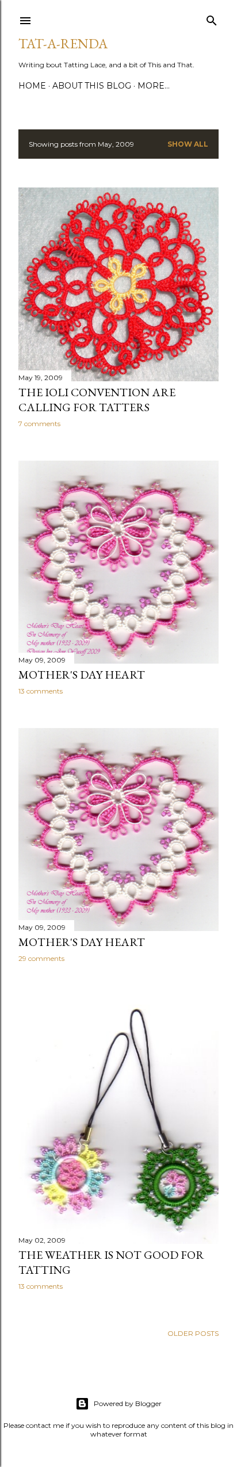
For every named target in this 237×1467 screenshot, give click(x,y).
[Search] (212, 18)
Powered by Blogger (128, 1403)
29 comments (41, 958)
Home (32, 86)
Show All (187, 144)
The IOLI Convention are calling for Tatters (96, 400)
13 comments (40, 691)
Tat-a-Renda (63, 43)
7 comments (39, 423)
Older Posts (193, 1333)
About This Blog (91, 86)
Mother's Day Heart (81, 674)
